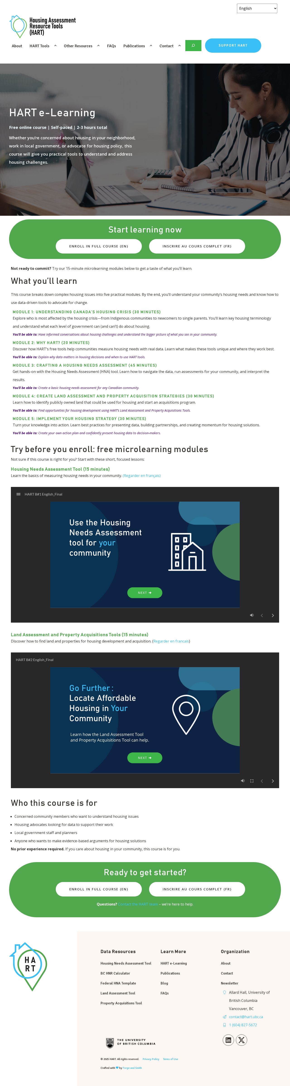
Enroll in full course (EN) (98, 246)
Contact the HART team (138, 904)
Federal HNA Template (118, 983)
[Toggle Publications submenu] (151, 46)
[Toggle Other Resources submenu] (98, 46)
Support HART (233, 45)
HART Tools (39, 45)
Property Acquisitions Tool (121, 1003)
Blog (164, 983)
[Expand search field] (193, 45)
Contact (167, 45)
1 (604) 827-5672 (243, 1024)
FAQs (111, 45)
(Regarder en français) (142, 475)
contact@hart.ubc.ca (246, 1016)
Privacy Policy (151, 1059)
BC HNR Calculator (115, 973)
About (17, 45)
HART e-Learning (174, 963)
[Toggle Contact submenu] (180, 46)
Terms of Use (170, 1059)
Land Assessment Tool (118, 993)
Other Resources (78, 45)
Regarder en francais (171, 641)
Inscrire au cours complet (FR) (197, 246)
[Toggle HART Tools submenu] (55, 46)
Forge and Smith (132, 1068)
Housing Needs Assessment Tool (126, 963)
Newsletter (229, 983)
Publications (134, 45)
